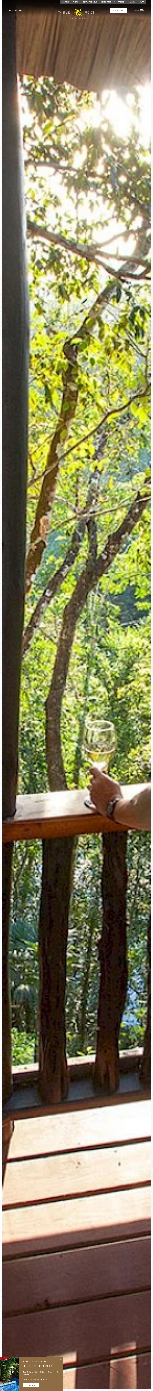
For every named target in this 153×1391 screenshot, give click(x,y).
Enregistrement (108, 2)
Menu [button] (140, 11)
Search (131, 2)
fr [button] (143, 2)
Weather (65, 2)
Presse (121, 2)
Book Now (118, 11)
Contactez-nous (90, 2)
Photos (76, 2)
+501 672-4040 (15, 11)
